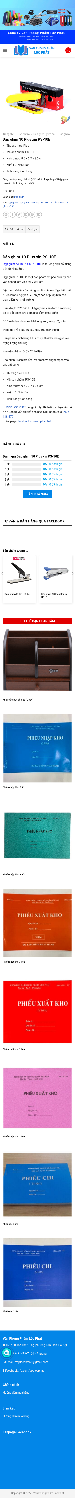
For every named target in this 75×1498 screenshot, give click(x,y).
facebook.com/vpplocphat (34, 421)
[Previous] (2, 580)
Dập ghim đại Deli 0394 (17, 593)
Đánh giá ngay (37, 494)
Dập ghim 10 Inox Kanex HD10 (54, 595)
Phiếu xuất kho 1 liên (14, 1136)
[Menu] (5, 50)
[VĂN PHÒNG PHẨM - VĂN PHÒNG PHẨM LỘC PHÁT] (36, 50)
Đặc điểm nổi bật (14, 229)
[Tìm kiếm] (68, 50)
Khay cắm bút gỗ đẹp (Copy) (18, 699)
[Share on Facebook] (13, 215)
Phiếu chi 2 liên (11, 1311)
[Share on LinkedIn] (39, 215)
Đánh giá (32, 229)
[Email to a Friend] (26, 215)
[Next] (72, 580)
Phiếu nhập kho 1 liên (14, 874)
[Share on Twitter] (19, 215)
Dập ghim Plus (56, 202)
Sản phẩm (24, 134)
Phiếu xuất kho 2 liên (14, 1049)
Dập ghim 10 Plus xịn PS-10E (33, 202)
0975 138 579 (21, 1352)
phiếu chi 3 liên (10, 1223)
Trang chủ (8, 134)
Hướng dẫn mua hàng (16, 1392)
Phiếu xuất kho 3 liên (14, 961)
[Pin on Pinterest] (32, 215)
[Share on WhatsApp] (6, 215)
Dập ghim (64, 134)
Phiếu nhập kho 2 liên (14, 787)
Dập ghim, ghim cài (44, 134)
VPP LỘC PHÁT (16, 407)
